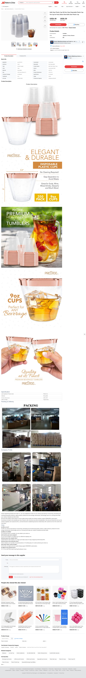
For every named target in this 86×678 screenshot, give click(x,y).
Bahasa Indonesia (78, 670)
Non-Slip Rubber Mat (31, 653)
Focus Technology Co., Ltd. (34, 673)
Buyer (56, 6)
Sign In (51, 50)
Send (11, 577)
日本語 (57, 670)
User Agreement (50, 673)
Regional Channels (58, 668)
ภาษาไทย (63, 670)
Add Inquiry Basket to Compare (25, 49)
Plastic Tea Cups (5, 662)
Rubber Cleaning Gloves (42, 653)
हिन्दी (60, 670)
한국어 (53, 670)
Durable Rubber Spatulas (54, 653)
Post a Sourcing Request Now (36, 577)
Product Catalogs (19, 638)
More (2, 664)
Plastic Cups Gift (71, 659)
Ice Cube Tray (11, 653)
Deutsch (40, 670)
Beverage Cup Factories (7, 659)
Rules (84, 6)
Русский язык (31, 670)
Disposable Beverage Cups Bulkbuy (29, 662)
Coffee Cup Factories (30, 659)
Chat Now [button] (77, 24)
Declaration (56, 673)
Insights (74, 668)
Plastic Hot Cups (62, 659)
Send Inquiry (58, 24)
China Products (18, 668)
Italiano (36, 670)
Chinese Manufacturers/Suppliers (28, 668)
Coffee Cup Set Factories (19, 659)
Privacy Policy (61, 673)
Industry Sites (51, 668)
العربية (50, 670)
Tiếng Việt (72, 670)
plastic (44, 641)
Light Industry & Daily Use (9, 8)
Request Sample (72, 27)
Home (2, 8)
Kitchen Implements (20, 653)
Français (26, 670)
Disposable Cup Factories (42, 659)
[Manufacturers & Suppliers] (8, 2)
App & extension (69, 6)
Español (17, 670)
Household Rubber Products (19, 8)
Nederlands (45, 670)
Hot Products (12, 668)
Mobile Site (70, 668)
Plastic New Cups (53, 659)
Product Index (64, 668)
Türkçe (67, 670)
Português (22, 670)
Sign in (83, 3)
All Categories (5, 6)
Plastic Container (4, 641)
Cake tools (24, 641)
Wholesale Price (44, 668)
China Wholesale (38, 668)
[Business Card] (82, 61)
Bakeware (4, 653)
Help (62, 6)
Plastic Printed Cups (15, 662)
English (13, 670)
